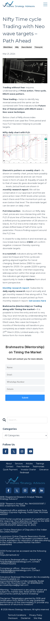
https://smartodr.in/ (9, 555)
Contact (9, 466)
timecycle (38, 47)
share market (26, 47)
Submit (25, 397)
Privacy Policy (35, 615)
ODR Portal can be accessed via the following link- (23, 552)
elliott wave (7, 47)
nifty (17, 47)
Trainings (40, 463)
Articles (29, 463)
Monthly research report (16, 288)
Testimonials (38, 466)
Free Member (23, 466)
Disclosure (13, 618)
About (9, 463)
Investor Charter (28, 469)
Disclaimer (26, 618)
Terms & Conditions (17, 615)
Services (19, 463)
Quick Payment (10, 469)
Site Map (38, 618)
